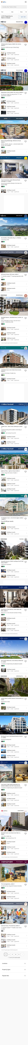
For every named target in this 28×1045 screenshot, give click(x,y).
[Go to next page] (22, 954)
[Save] (26, 12)
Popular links (5, 975)
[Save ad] (25, 44)
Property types (6, 969)
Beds (12, 12)
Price (2, 12)
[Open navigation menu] (26, 2)
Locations (4, 963)
